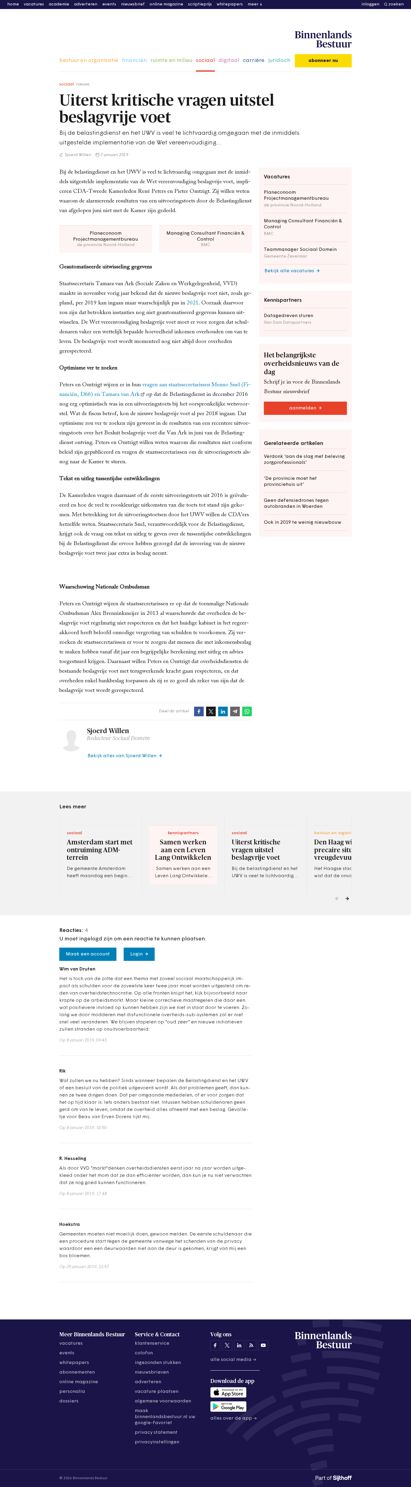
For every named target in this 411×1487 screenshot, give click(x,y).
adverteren (85, 4)
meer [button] (253, 4)
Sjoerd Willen (77, 155)
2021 (193, 303)
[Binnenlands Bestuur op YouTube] (263, 1345)
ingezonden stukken (158, 1362)
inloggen (370, 4)
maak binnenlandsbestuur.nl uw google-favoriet (165, 1416)
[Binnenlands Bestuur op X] (227, 1345)
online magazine (166, 4)
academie (59, 4)
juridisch (279, 60)
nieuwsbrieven (152, 1372)
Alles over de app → (233, 1418)
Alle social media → (233, 1359)
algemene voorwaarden (163, 1401)
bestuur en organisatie (88, 60)
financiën (134, 60)
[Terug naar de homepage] (323, 39)
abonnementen (77, 1372)
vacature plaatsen (156, 1391)
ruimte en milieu (171, 60)
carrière (253, 60)
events (109, 4)
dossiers (69, 1401)
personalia (72, 1391)
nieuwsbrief (133, 4)
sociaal (205, 60)
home (13, 4)
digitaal (228, 60)
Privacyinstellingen (157, 1442)
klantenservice (152, 1343)
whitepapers (230, 4)
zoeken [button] (396, 4)
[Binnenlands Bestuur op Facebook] (215, 1345)
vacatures (34, 4)
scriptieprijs (200, 4)
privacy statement (156, 1432)
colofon (144, 1353)
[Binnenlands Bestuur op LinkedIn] (239, 1345)
